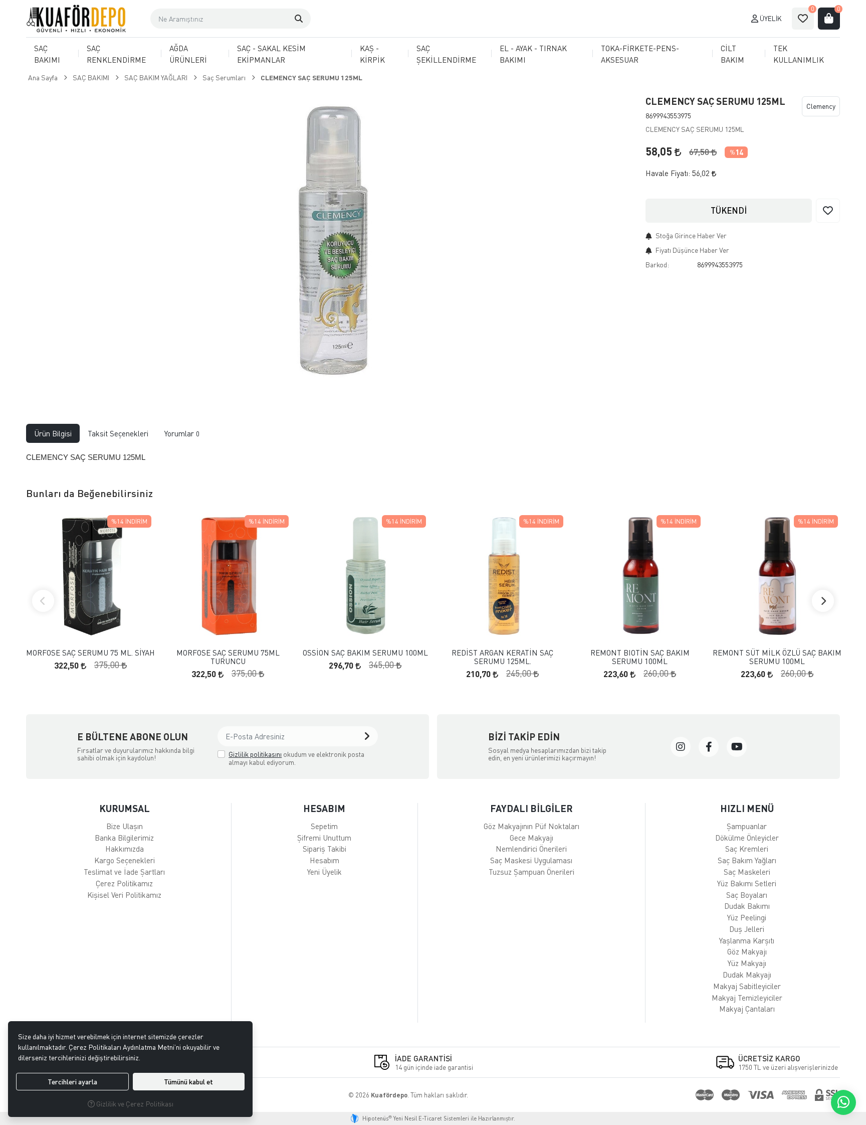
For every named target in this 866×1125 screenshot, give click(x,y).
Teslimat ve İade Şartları (124, 871)
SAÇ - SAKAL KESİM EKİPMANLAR (271, 54)
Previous (43, 601)
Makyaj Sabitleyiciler (747, 986)
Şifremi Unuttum (324, 837)
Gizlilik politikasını (255, 754)
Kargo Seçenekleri (124, 860)
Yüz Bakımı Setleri (746, 883)
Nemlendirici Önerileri (531, 848)
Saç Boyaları (746, 894)
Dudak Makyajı (747, 974)
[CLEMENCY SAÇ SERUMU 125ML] (329, 242)
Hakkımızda (124, 848)
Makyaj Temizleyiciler (747, 997)
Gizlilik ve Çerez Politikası (134, 1103)
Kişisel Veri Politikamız (124, 894)
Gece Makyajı (531, 837)
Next (823, 601)
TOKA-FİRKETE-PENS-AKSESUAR (640, 54)
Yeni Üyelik (324, 871)
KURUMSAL (124, 808)
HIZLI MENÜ (747, 808)
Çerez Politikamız (124, 883)
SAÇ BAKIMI (47, 54)
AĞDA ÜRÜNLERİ (188, 54)
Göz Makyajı (747, 951)
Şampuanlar (747, 826)
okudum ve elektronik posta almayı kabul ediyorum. (296, 758)
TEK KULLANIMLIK (798, 54)
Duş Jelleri (746, 928)
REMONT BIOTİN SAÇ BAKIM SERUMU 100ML (640, 657)
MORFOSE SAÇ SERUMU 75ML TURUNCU (228, 657)
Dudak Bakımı (747, 905)
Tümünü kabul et (188, 1081)
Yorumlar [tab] (181, 433)
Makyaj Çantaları (747, 1008)
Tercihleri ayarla (72, 1081)
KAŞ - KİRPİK (372, 54)
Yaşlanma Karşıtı (746, 940)
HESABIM (324, 808)
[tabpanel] (433, 457)
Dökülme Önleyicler (747, 837)
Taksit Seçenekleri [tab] (118, 433)
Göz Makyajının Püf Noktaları (531, 826)
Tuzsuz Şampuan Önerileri (531, 871)
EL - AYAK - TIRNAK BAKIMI (533, 54)
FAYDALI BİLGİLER (531, 808)
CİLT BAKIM (732, 54)
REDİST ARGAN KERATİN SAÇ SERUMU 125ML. (502, 657)
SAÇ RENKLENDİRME (116, 54)
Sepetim (324, 826)
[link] (681, 747)
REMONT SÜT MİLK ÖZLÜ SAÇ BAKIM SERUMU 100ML (777, 657)
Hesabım (324, 860)
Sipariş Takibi (324, 848)
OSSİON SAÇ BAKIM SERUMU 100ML (365, 653)
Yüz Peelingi (746, 917)
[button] (299, 19)
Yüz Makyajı (747, 963)
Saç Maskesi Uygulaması (531, 860)
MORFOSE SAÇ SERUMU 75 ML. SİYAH (90, 653)
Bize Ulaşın (124, 826)
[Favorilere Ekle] (828, 211)
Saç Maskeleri (747, 871)
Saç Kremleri (746, 848)
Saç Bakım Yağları (747, 860)
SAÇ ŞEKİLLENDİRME (446, 54)
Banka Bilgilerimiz (124, 837)
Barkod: (657, 264)
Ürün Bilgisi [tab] (53, 433)
